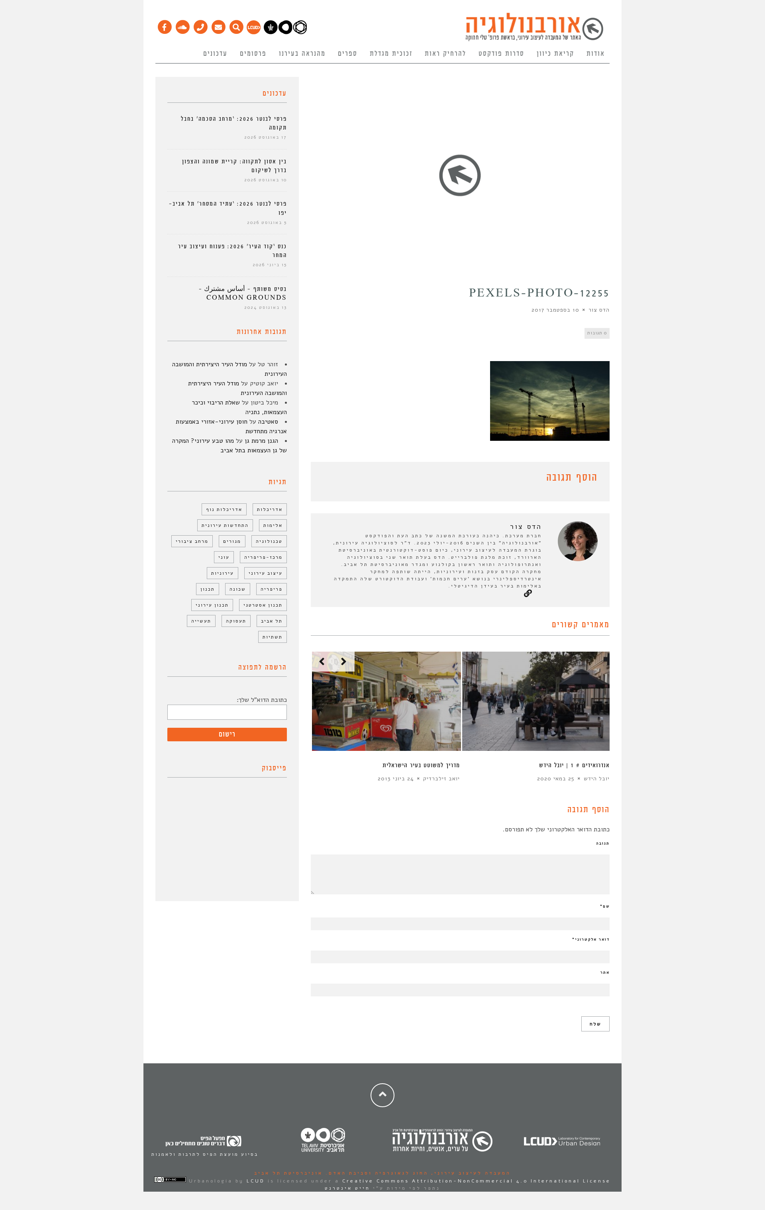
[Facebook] (164, 25)
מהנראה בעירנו (302, 54)
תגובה (603, 843)
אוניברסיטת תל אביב (288, 1173)
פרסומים (253, 54)
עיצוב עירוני (265, 573)
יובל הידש (597, 778)
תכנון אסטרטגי (262, 605)
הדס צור (599, 310)
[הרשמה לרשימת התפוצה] (218, 25)
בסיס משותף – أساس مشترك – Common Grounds (243, 293)
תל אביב (271, 621)
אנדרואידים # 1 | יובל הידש (574, 765)
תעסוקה (236, 621)
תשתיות (272, 637)
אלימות (272, 525)
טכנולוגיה (269, 541)
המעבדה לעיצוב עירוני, (469, 1173)
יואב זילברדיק (441, 778)
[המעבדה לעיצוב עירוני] (253, 32)
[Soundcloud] (182, 25)
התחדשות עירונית (225, 525)
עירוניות (222, 573)
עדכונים (215, 54)
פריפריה (271, 589)
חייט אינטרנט (347, 1188)
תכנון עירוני (212, 605)
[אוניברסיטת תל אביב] (285, 32)
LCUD (256, 1181)
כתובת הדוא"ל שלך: (262, 699)
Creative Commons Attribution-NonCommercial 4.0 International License (476, 1181)
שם (605, 906)
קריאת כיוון (555, 54)
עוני (224, 557)
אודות (595, 54)
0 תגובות (597, 333)
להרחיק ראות (445, 54)
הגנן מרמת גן (261, 440)
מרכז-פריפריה (263, 557)
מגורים (232, 541)
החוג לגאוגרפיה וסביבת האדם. (375, 1173)
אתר (605, 972)
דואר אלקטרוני (591, 939)
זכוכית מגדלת (391, 54)
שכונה (238, 589)
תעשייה (201, 621)
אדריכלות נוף (224, 509)
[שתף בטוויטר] (327, 479)
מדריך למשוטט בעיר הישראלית (421, 765)
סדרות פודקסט (501, 54)
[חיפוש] (236, 25)
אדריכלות (269, 509)
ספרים (347, 54)
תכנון (207, 589)
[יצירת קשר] (200, 25)
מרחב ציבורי (192, 541)
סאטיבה (268, 421)
